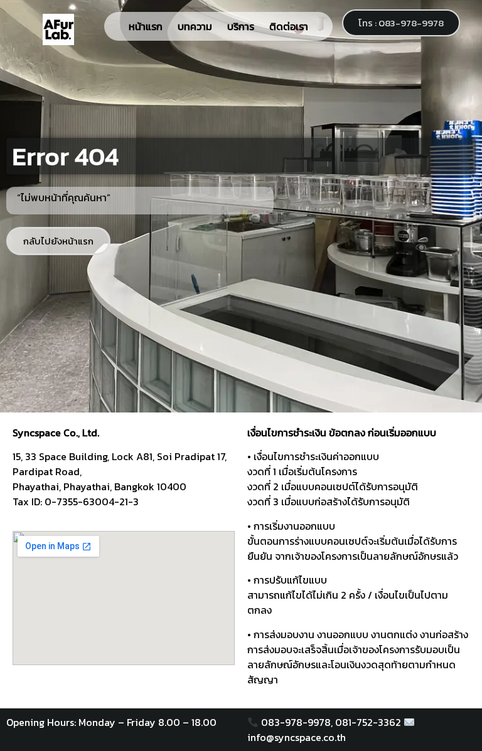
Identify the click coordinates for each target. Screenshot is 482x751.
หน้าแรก (146, 26)
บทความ (195, 26)
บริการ (240, 26)
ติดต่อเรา (288, 26)
